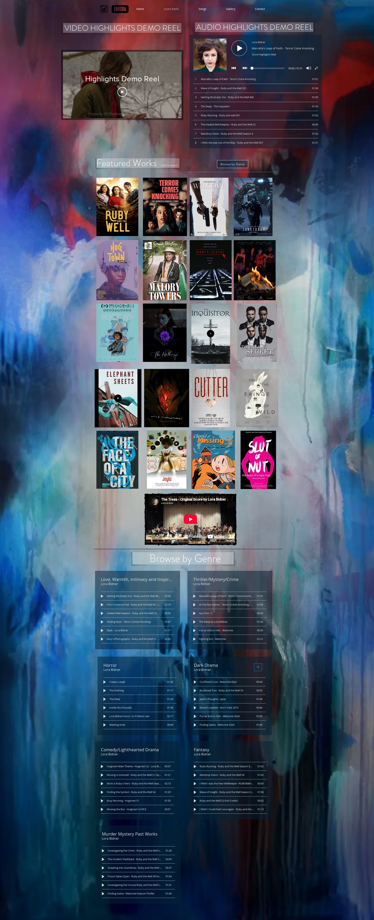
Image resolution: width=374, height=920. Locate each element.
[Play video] (122, 92)
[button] (225, 359)
